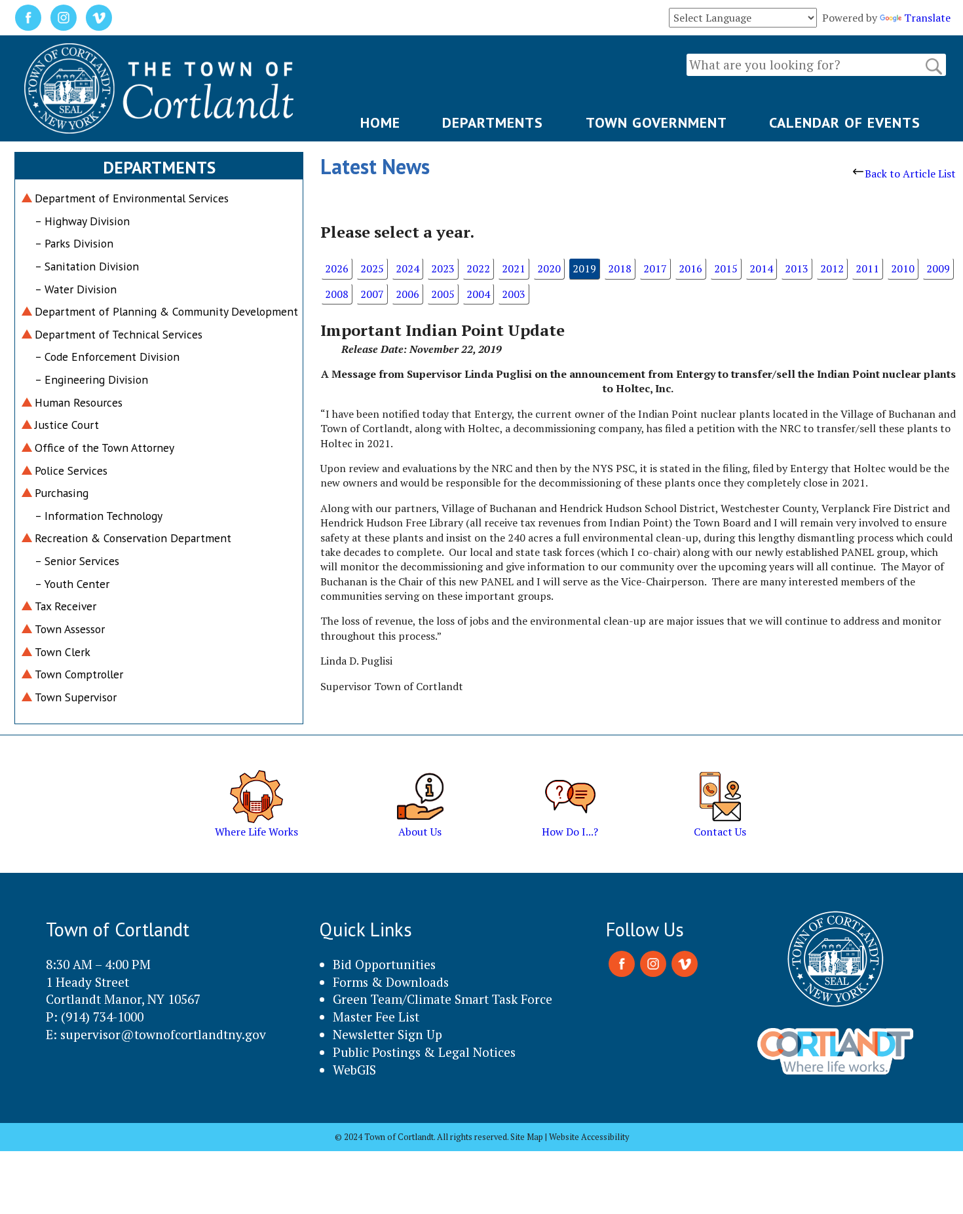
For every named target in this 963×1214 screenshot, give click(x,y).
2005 (443, 294)
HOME (380, 122)
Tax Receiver (65, 606)
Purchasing (61, 492)
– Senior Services (77, 560)
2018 (620, 268)
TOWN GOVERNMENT (656, 122)
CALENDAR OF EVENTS (844, 122)
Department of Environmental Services (132, 198)
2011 (867, 268)
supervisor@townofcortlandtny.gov (163, 1034)
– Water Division (76, 289)
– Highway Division (82, 221)
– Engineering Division (91, 379)
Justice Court (67, 424)
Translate (927, 17)
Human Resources (79, 402)
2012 (832, 268)
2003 (513, 294)
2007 (372, 294)
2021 (513, 268)
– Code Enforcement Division (107, 356)
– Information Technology (98, 515)
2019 (584, 268)
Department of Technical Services (118, 334)
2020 (549, 268)
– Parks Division (74, 243)
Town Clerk (62, 651)
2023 (443, 268)
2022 (478, 268)
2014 (761, 268)
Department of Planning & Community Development (166, 311)
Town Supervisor (76, 697)
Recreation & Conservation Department (133, 537)
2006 (407, 294)
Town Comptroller (79, 674)
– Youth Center (72, 583)
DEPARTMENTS (492, 122)
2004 (478, 294)
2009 (938, 268)
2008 (337, 294)
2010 (903, 268)
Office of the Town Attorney (104, 447)
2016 (690, 268)
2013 (796, 268)
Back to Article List (910, 173)
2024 (407, 268)
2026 (337, 268)
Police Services (71, 470)
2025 (372, 268)
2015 (726, 268)
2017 (655, 268)
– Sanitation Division (87, 266)
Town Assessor (70, 628)
